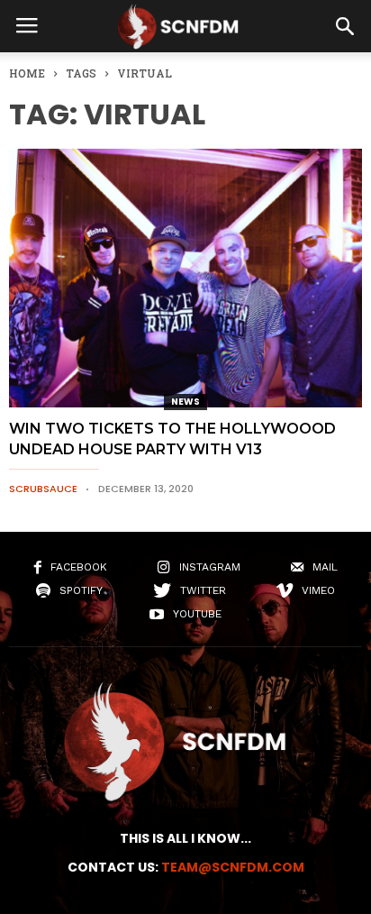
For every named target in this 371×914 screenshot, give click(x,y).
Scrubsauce (43, 488)
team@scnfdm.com (232, 867)
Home (27, 73)
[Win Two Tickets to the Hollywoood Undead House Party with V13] (185, 278)
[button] (345, 26)
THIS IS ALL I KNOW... (185, 838)
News (185, 401)
